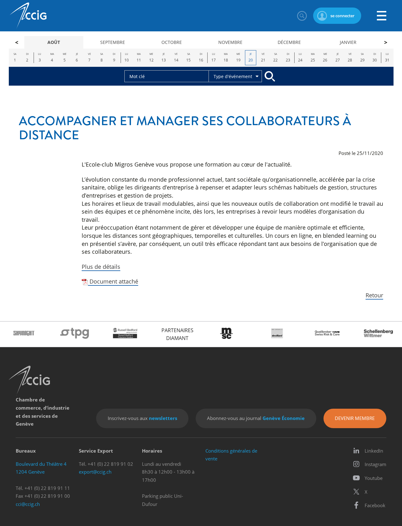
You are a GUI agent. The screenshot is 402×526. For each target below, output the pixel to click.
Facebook (375, 505)
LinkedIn (374, 451)
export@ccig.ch (95, 472)
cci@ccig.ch (28, 504)
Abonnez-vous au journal (256, 418)
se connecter (342, 16)
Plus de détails (101, 266)
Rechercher (301, 16)
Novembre (230, 42)
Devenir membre (355, 418)
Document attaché (113, 281)
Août (53, 42)
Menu (382, 16)
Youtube (374, 478)
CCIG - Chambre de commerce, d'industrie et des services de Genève (27, 16)
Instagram (375, 464)
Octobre (171, 42)
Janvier (348, 42)
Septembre (112, 42)
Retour (374, 295)
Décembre (289, 42)
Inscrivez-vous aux (142, 418)
